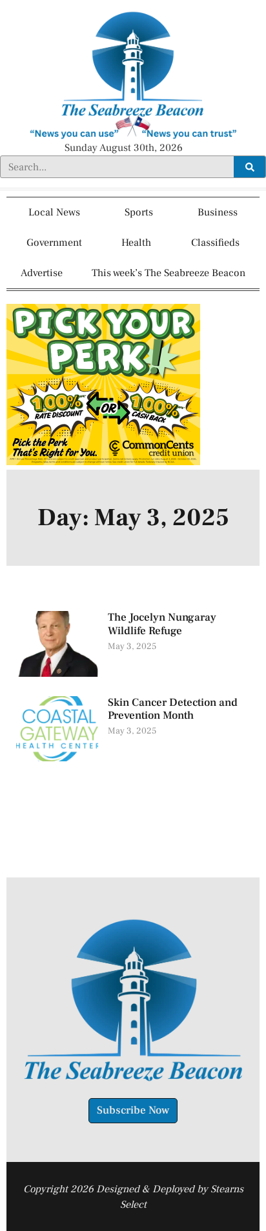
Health (136, 242)
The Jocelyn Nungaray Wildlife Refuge (162, 623)
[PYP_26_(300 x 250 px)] (103, 461)
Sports (139, 212)
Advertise (42, 272)
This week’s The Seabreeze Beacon (168, 272)
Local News (54, 212)
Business (218, 212)
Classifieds (215, 242)
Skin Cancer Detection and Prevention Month (173, 709)
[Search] (249, 166)
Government (54, 242)
